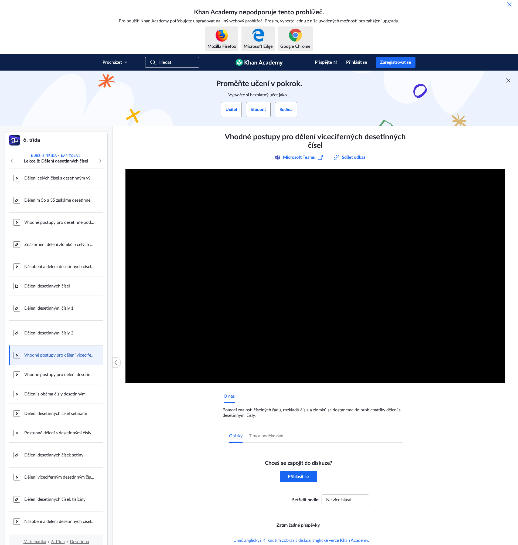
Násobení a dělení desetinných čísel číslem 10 (59, 267)
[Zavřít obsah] (116, 362)
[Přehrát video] (315, 276)
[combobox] (345, 500)
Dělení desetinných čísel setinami (55, 413)
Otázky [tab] (236, 436)
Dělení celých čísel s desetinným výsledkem (59, 178)
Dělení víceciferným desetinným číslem (59, 477)
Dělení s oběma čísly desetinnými (55, 394)
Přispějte (323, 62)
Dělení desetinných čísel (47, 286)
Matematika (34, 542)
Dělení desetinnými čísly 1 (48, 308)
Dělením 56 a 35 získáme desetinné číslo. (59, 200)
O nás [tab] (229, 396)
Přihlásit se (356, 62)
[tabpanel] (315, 410)
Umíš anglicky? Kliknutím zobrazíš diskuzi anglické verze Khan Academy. (301, 540)
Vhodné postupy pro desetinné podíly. (59, 222)
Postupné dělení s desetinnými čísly (57, 433)
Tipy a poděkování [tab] (266, 436)
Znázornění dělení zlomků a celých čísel (59, 244)
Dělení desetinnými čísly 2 (48, 333)
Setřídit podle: (305, 500)
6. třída (58, 542)
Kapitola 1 (71, 155)
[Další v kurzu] (100, 161)
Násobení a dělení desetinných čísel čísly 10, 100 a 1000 (59, 521)
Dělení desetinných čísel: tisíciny (55, 499)
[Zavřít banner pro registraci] (508, 80)
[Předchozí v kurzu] (12, 161)
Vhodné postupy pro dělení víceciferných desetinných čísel (59, 355)
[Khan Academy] (259, 62)
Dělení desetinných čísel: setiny (53, 455)
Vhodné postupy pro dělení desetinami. (59, 375)
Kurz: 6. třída (44, 155)
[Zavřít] (509, 4)
